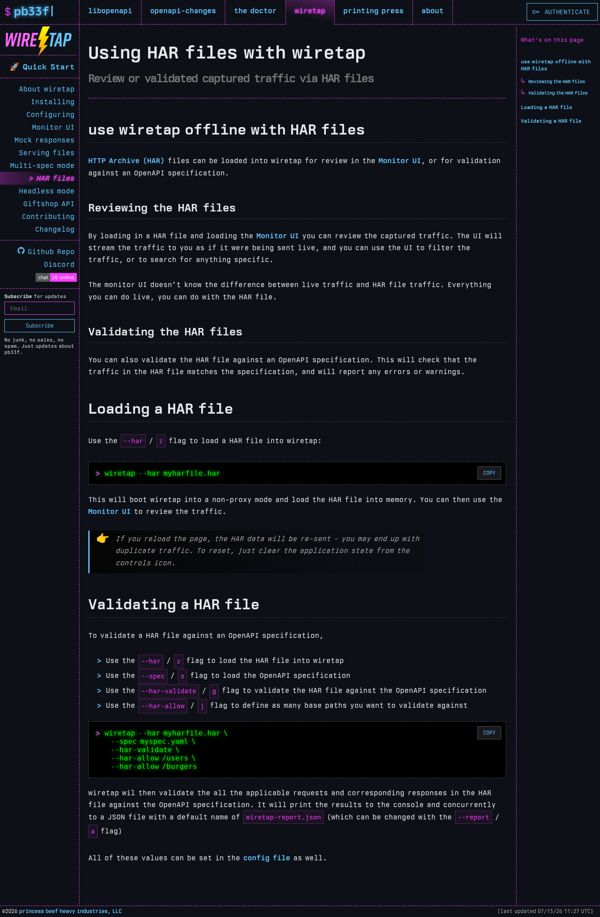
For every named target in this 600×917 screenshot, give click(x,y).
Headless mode (47, 191)
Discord (59, 264)
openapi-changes (183, 11)
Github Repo (50, 251)
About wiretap (47, 89)
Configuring (50, 114)
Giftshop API (49, 204)
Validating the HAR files (558, 93)
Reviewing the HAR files (556, 81)
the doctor (255, 11)
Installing (53, 102)
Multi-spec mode (42, 165)
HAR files (55, 178)
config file (266, 858)
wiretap (310, 11)
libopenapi (110, 11)
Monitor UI (53, 127)
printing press (373, 11)
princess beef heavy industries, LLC (70, 911)
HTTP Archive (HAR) (126, 160)
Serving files (47, 153)
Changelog (55, 229)
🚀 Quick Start (42, 66)
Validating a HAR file (551, 121)
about (433, 11)
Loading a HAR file (546, 107)
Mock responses (44, 140)
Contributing (48, 216)
